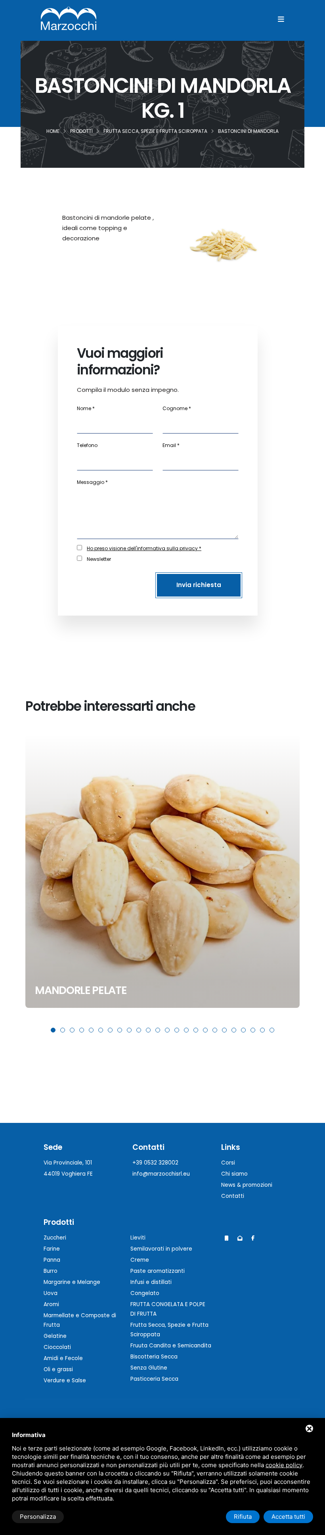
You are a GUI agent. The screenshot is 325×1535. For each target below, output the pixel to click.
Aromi (51, 1304)
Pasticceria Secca (154, 1379)
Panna (52, 1260)
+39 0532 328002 (155, 1163)
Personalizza (38, 1516)
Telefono (87, 445)
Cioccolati (57, 1347)
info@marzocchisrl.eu (161, 1174)
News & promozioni (246, 1185)
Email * (171, 445)
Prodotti (59, 1222)
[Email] (239, 1238)
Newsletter (99, 559)
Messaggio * (92, 482)
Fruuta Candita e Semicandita (170, 1345)
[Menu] (281, 19)
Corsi (228, 1163)
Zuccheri (55, 1237)
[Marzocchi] (252, 1238)
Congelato (144, 1293)
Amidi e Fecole (63, 1358)
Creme (139, 1260)
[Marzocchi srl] (68, 17)
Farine (52, 1249)
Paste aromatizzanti (157, 1271)
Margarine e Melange (72, 1282)
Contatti (232, 1196)
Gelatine (55, 1336)
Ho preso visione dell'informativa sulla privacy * (144, 548)
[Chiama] (226, 1238)
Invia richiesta (198, 585)
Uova (50, 1293)
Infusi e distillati (151, 1282)
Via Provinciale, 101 (68, 1163)
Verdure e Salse (65, 1380)
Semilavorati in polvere (161, 1249)
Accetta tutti (288, 1516)
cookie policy (284, 1465)
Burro (50, 1271)
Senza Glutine (148, 1368)
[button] (53, 1030)
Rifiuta (243, 1516)
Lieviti (137, 1237)
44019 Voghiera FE (68, 1174)
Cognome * (176, 408)
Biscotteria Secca (154, 1356)
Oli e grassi (58, 1369)
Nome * (86, 408)
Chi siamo (234, 1174)
